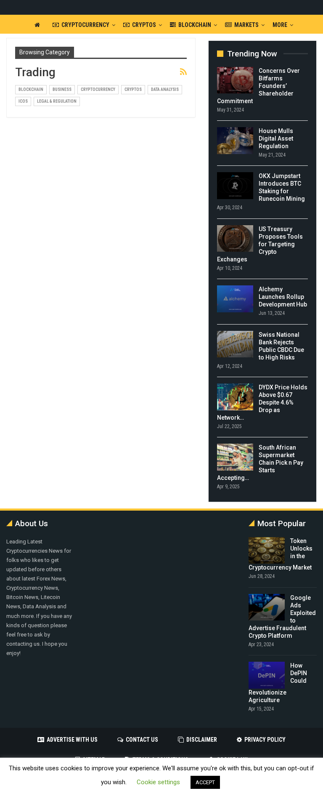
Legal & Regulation (57, 101)
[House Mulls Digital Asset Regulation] (235, 140)
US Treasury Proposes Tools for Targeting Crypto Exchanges (260, 244)
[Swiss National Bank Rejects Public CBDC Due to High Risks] (235, 344)
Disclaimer (201, 739)
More (280, 24)
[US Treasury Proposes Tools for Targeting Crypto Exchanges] (235, 238)
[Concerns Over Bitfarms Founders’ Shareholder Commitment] (235, 80)
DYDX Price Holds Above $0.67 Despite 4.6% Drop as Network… (262, 402)
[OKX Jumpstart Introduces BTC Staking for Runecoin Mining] (235, 185)
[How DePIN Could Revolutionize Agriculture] (267, 675)
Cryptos (144, 24)
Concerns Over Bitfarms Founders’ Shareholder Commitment (258, 85)
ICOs (23, 101)
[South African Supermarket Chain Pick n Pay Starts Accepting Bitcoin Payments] (235, 457)
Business (62, 89)
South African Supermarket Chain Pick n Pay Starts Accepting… (260, 462)
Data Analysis (165, 89)
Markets (246, 24)
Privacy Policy (265, 739)
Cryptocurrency (85, 24)
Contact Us (142, 739)
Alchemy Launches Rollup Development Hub (283, 297)
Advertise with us (72, 739)
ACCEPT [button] (205, 782)
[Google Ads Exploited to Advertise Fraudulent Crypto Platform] (267, 607)
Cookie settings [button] (158, 782)
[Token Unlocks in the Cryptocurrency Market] (267, 550)
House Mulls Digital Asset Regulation (276, 138)
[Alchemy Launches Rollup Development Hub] (235, 298)
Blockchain (194, 24)
